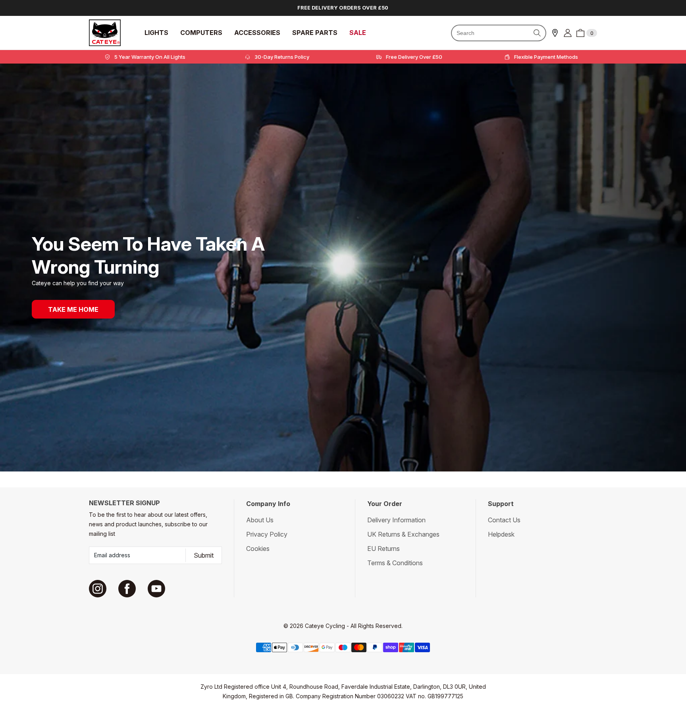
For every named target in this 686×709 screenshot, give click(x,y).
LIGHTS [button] (156, 33)
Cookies (258, 549)
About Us (260, 520)
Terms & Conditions (395, 563)
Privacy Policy (266, 534)
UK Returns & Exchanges (403, 534)
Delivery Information (396, 520)
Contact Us (504, 520)
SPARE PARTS (314, 33)
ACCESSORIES (257, 33)
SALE (357, 33)
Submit (204, 555)
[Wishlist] (555, 33)
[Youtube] (156, 588)
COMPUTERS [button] (201, 33)
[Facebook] (127, 588)
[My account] (568, 33)
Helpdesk (501, 534)
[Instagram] (97, 588)
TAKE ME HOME (73, 309)
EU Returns (383, 549)
